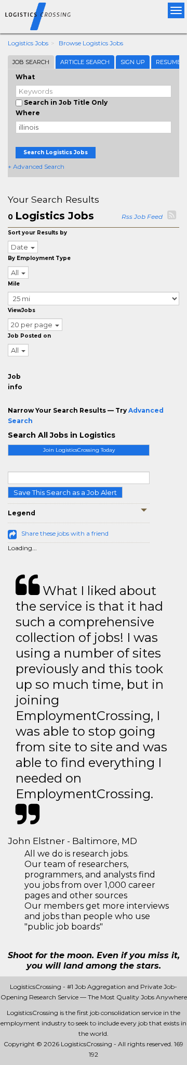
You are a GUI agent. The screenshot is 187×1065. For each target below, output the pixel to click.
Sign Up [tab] (133, 62)
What (25, 77)
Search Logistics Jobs (55, 152)
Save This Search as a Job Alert (65, 492)
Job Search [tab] (30, 62)
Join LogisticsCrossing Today (79, 450)
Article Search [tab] (85, 62)
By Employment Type (39, 258)
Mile (14, 283)
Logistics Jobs (28, 43)
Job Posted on (29, 335)
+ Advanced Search (36, 166)
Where (28, 113)
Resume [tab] (168, 62)
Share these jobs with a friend (65, 533)
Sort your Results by (37, 232)
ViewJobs (21, 310)
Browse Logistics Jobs (91, 43)
